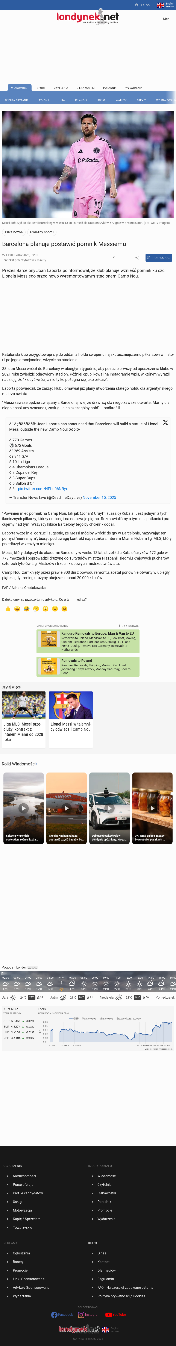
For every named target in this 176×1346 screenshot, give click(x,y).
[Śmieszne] (26, 608)
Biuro (92, 1243)
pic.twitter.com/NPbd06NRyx (43, 488)
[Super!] (17, 608)
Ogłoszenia (12, 1166)
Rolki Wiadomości (19, 764)
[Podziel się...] (137, 258)
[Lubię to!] (7, 608)
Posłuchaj (161, 258)
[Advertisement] (88, 44)
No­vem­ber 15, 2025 (99, 497)
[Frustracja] (64, 608)
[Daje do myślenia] (36, 608)
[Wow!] (45, 608)
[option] (44, 1176)
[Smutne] (55, 608)
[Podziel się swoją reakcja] (115, 258)
